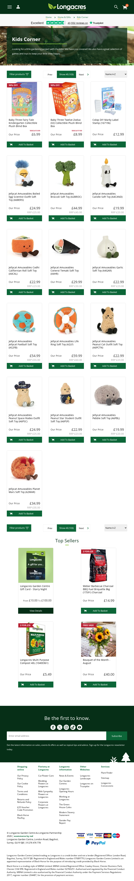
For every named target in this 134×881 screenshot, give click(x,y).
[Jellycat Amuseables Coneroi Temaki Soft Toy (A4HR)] (66, 246)
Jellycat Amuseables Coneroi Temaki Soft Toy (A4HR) (65, 270)
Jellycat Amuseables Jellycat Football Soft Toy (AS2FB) (23, 344)
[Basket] (123, 6)
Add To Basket (26, 144)
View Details (36, 610)
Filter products (17, 74)
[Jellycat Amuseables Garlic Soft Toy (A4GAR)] (108, 246)
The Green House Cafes (65, 806)
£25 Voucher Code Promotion (25, 809)
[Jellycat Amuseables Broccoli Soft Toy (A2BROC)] (66, 172)
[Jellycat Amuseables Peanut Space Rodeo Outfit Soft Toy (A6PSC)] (24, 394)
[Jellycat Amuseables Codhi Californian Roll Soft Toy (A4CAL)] (24, 246)
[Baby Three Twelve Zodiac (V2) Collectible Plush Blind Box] (66, 98)
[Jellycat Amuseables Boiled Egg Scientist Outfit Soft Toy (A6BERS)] (24, 172)
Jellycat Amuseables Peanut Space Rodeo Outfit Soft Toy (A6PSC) (24, 418)
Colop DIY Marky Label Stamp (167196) (105, 121)
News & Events (66, 775)
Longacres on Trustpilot (86, 785)
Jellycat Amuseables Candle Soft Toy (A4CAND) (107, 195)
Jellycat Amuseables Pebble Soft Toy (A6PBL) (106, 416)
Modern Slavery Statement (67, 814)
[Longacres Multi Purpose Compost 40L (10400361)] (35, 638)
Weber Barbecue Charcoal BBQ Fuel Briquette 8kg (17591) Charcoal (98, 589)
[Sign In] (17, 6)
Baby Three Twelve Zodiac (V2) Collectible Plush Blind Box (66, 123)
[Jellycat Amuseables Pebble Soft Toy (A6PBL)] (108, 394)
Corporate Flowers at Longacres (43, 805)
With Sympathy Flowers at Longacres (45, 794)
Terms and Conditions (22, 793)
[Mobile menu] (10, 6)
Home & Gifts (64, 17)
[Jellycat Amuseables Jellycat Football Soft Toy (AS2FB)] (24, 320)
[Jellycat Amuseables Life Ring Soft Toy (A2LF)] (66, 320)
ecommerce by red (23, 836)
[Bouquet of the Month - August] (98, 638)
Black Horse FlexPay (23, 816)
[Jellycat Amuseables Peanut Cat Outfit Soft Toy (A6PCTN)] (108, 320)
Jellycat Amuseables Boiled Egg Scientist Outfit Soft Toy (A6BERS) (24, 197)
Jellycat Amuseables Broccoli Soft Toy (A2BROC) (66, 195)
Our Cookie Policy (22, 785)
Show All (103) (66, 74)
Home (49, 17)
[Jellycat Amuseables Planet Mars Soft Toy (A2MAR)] (24, 467)
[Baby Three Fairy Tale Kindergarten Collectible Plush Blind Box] (24, 98)
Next (81, 74)
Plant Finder (107, 772)
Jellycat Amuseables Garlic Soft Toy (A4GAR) (107, 269)
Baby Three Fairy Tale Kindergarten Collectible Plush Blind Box (23, 123)
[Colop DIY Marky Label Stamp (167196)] (108, 98)
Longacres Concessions (107, 784)
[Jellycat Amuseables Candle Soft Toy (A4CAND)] (108, 172)
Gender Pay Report (64, 822)
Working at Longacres (64, 798)
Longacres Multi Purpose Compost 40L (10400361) (34, 661)
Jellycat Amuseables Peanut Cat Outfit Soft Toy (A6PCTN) (107, 344)
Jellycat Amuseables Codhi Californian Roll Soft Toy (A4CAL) (24, 270)
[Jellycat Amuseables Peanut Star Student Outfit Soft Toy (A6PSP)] (66, 394)
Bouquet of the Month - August (96, 661)
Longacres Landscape (85, 777)
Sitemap (105, 777)
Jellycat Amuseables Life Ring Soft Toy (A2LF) (65, 343)
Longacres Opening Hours (66, 790)
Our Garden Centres (65, 782)
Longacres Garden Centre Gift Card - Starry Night (35, 587)
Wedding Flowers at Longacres (43, 783)
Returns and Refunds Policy (24, 801)
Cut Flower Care (46, 775)
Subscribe (117, 736)
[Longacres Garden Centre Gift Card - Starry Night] (35, 565)
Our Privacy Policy (22, 777)
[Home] (67, 6)
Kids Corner (82, 17)
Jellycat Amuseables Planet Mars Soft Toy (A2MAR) (24, 490)
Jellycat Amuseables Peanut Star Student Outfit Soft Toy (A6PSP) (66, 418)
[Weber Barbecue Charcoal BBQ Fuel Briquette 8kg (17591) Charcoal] (98, 565)
